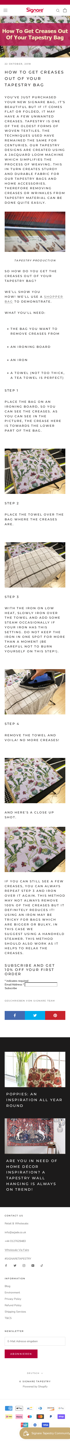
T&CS (8, 1318)
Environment (12, 1292)
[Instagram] (24, 1265)
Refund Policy (13, 1305)
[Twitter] (15, 1265)
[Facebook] (6, 1265)
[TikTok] (41, 1265)
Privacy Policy (13, 1299)
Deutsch (33, 1373)
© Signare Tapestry (35, 1381)
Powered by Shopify (35, 1386)
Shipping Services (15, 1312)
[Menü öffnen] (5, 10)
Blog (7, 1286)
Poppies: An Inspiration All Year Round (34, 1100)
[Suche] (58, 10)
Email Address (14, 984)
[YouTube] (33, 1265)
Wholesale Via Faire (17, 1250)
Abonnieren (21, 1353)
